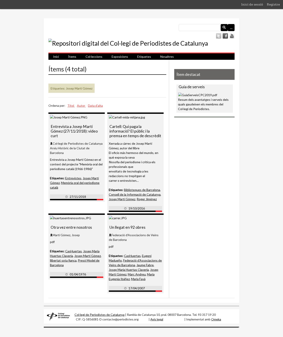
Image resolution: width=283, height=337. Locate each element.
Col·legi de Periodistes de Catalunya (99, 314)
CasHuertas (73, 251)
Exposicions (120, 56)
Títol (71, 105)
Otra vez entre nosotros (71, 227)
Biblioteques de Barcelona (142, 190)
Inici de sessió (252, 4)
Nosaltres (167, 56)
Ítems (72, 56)
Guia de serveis (192, 86)
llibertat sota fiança (63, 260)
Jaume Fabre (145, 265)
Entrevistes (73, 178)
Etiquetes (144, 56)
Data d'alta (95, 105)
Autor (81, 105)
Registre (273, 4)
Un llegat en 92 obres (127, 227)
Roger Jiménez (147, 199)
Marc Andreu (137, 274)
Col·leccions (94, 56)
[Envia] (224, 27)
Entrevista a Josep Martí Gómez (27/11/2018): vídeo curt (74, 131)
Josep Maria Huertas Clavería (129, 269)
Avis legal (156, 319)
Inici (56, 56)
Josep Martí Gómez (122, 199)
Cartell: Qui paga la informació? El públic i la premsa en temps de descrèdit (135, 131)
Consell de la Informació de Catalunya (135, 194)
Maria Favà (138, 279)
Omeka (216, 319)
